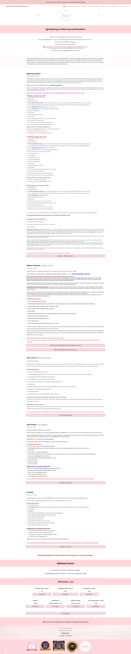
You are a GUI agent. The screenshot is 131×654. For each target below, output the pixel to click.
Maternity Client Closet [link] (74, 6)
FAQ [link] (126, 6)
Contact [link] (121, 6)
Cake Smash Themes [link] (94, 6)
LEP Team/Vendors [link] (112, 6)
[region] (65, 2)
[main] (65, 29)
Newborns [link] (84, 6)
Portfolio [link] (103, 6)
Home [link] (64, 6)
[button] (129, 6)
